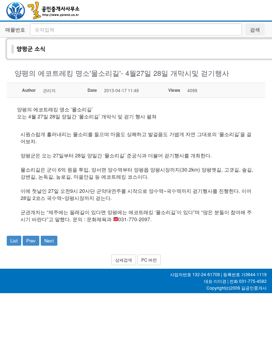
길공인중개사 (254, 288)
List (14, 240)
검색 (255, 29)
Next (49, 240)
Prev (31, 240)
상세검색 (123, 260)
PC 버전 (149, 260)
